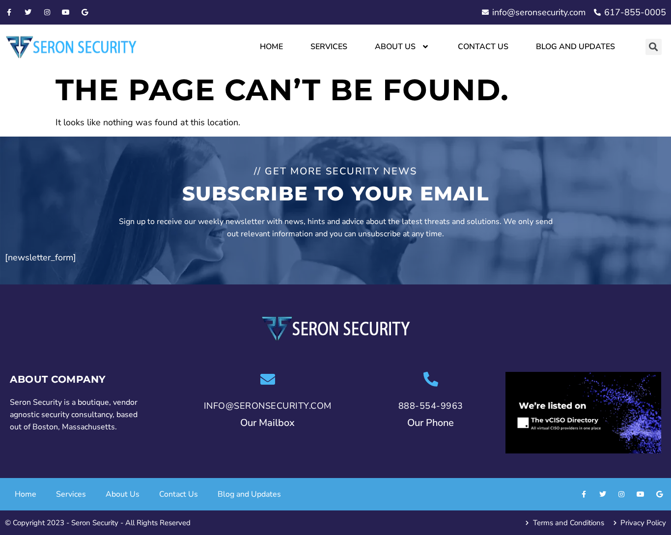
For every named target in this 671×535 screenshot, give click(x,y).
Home (271, 46)
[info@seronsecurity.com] (267, 379)
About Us (395, 46)
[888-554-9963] (430, 379)
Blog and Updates (575, 46)
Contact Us (483, 46)
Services (328, 46)
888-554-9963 (430, 406)
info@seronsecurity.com (268, 406)
